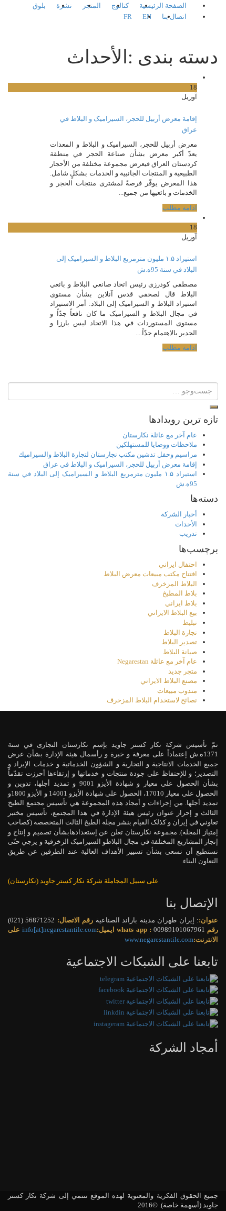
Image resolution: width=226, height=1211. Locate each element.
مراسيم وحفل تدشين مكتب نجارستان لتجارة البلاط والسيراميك (107, 454)
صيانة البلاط (180, 652)
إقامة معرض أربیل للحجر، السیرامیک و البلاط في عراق (120, 464)
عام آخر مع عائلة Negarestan (157, 661)
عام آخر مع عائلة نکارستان (159, 435)
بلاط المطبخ (179, 593)
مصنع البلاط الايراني (168, 681)
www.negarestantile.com (159, 939)
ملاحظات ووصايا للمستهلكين (156, 444)
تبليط (189, 622)
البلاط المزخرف (174, 584)
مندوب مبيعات (177, 691)
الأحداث (186, 524)
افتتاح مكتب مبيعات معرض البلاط (150, 574)
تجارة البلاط (180, 632)
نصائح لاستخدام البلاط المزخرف (152, 700)
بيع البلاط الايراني (172, 612)
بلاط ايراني (181, 603)
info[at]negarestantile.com (59, 929)
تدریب (188, 533)
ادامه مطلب (179, 208)
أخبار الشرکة (179, 514)
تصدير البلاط (179, 642)
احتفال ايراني (178, 564)
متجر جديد (182, 671)
